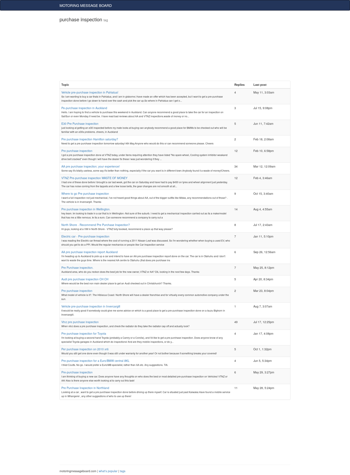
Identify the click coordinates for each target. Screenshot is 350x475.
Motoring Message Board (86, 5)
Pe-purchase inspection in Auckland (84, 108)
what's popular (108, 471)
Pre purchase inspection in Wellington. (85, 209)
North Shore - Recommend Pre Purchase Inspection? (95, 225)
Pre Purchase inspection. (77, 267)
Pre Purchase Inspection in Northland (85, 388)
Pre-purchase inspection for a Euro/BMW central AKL (95, 361)
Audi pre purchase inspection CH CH (84, 279)
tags (122, 471)
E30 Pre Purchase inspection (79, 123)
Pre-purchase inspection (77, 372)
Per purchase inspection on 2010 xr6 (85, 349)
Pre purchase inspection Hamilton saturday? (89, 139)
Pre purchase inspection (76, 151)
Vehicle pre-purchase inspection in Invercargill (90, 306)
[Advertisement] (175, 52)
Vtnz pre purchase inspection (80, 322)
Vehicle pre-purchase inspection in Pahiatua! (89, 92)
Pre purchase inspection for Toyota (83, 333)
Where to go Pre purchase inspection (85, 193)
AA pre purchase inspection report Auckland (89, 252)
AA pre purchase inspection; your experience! (90, 166)
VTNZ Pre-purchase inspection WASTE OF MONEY (94, 178)
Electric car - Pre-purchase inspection (85, 236)
